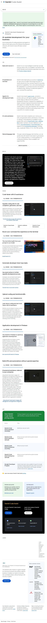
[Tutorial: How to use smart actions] (10, 287)
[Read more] (28, 512)
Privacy (8, 621)
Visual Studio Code (33, 121)
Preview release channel (25, 71)
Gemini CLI (40, 80)
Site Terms (13, 621)
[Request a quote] (30, 493)
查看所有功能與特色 (22, 145)
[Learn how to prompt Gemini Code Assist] (34, 160)
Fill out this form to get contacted (20, 57)
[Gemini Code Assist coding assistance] (34, 209)
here (3, 27)
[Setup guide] (9, 183)
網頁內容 (4, 9)
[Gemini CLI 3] (34, 246)
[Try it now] (6, 54)
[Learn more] (9, 527)
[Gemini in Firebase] (34, 340)
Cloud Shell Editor (35, 124)
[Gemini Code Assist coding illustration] (34, 278)
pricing (24, 473)
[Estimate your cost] (9, 493)
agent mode (31, 96)
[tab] (12, 198)
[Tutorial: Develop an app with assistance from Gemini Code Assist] (12, 220)
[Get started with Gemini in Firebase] (11, 354)
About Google (3, 621)
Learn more (30, 468)
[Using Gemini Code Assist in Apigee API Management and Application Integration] (12, 401)
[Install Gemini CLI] (6, 256)
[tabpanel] (23, 216)
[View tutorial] (21, 526)
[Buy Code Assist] (16, 54)
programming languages (31, 126)
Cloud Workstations (26, 124)
